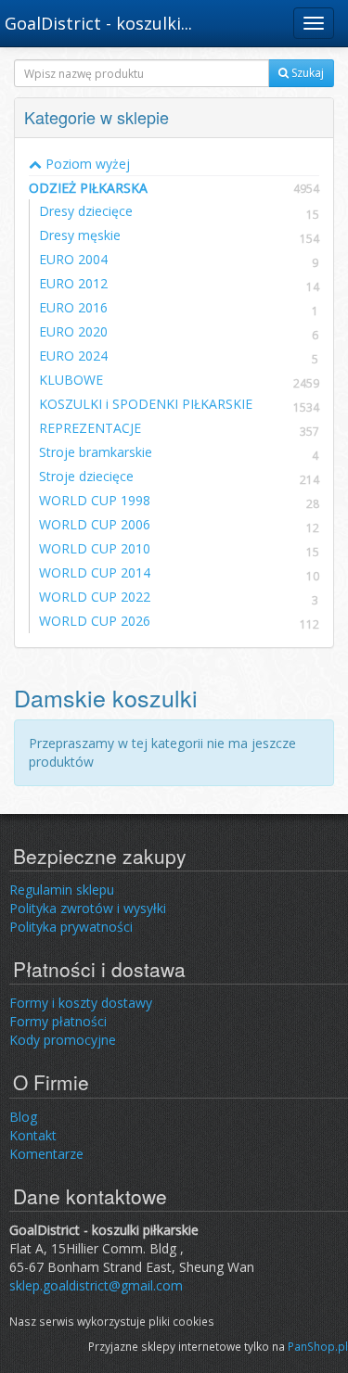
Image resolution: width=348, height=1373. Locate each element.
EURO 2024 (73, 355)
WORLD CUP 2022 (94, 596)
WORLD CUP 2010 (94, 548)
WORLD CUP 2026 (94, 620)
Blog (23, 1116)
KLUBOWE (71, 379)
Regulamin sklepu (61, 889)
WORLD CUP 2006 (94, 524)
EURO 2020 (73, 331)
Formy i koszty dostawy (80, 1002)
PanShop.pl (318, 1346)
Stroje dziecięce (86, 476)
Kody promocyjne (62, 1040)
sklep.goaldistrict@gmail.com (96, 1285)
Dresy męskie (80, 235)
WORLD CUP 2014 (94, 572)
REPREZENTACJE (90, 428)
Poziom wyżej (86, 163)
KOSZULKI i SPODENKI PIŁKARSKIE (145, 404)
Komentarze (46, 1154)
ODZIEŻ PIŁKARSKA (174, 188)
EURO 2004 (73, 259)
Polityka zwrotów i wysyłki (87, 908)
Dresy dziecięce (86, 211)
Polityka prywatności (71, 926)
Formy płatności (58, 1021)
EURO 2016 (73, 307)
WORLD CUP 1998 (94, 500)
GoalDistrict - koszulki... (98, 23)
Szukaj (306, 73)
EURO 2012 (73, 283)
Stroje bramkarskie (95, 452)
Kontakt (33, 1135)
